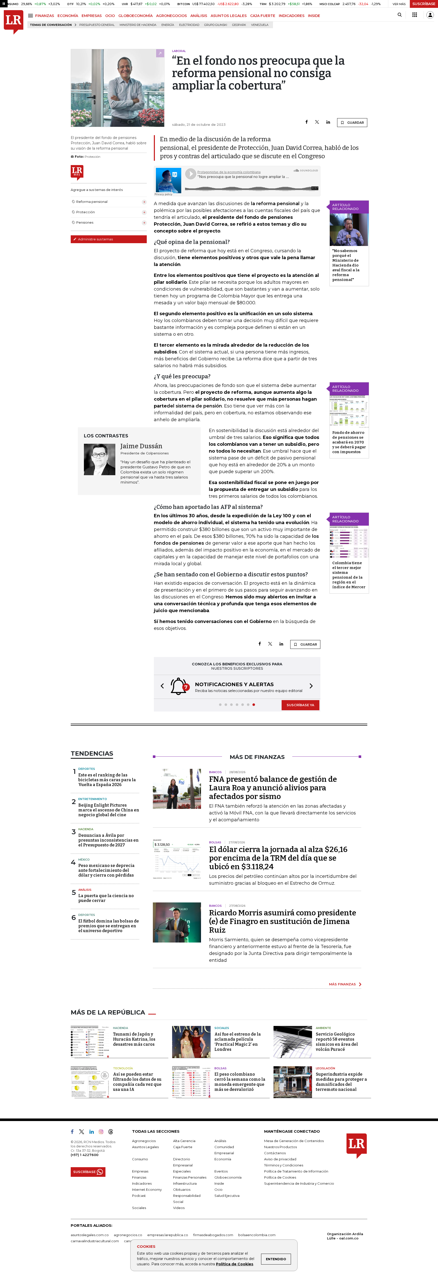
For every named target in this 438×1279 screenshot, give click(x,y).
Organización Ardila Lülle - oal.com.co (345, 1236)
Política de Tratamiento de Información (296, 1171)
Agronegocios (144, 1141)
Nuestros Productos (280, 1147)
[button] (161, 687)
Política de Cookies (234, 1264)
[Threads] (112, 1133)
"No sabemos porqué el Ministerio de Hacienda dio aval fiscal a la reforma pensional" (345, 265)
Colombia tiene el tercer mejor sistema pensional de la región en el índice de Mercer (349, 575)
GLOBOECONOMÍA (135, 15)
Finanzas (139, 1177)
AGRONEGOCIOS (171, 15)
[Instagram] (103, 1133)
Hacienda (85, 829)
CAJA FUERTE (262, 15)
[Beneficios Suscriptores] (414, 15)
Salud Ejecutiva (227, 1196)
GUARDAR (355, 123)
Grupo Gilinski (215, 25)
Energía (167, 25)
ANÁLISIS (198, 15)
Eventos (221, 1171)
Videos (179, 1208)
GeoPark (239, 25)
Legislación (325, 1068)
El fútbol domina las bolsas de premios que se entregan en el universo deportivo (108, 926)
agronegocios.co (128, 1235)
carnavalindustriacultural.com (95, 1241)
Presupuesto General (97, 25)
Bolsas (220, 1068)
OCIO (110, 15)
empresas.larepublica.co (167, 1235)
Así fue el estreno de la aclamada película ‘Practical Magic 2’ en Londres (237, 1042)
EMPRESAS (92, 15)
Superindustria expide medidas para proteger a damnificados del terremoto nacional (341, 1082)
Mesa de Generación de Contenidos (294, 1141)
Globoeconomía (228, 1177)
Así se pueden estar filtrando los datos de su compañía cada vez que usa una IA (137, 1082)
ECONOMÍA (68, 15)
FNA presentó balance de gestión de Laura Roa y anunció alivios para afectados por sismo (273, 788)
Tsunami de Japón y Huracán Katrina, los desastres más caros (134, 1039)
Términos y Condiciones (283, 1165)
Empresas (140, 1171)
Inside (219, 1183)
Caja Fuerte (182, 1147)
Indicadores (142, 1183)
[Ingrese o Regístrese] (430, 15)
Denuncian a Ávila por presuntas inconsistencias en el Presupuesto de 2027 (108, 840)
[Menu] (31, 15)
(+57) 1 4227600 (84, 1155)
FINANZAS (44, 15)
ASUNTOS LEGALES (229, 15)
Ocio (218, 1189)
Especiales (182, 1171)
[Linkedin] (328, 122)
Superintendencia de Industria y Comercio (299, 1183)
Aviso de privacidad (280, 1159)
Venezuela (259, 25)
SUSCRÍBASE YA (300, 705)
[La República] (13, 22)
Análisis (85, 890)
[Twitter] (317, 122)
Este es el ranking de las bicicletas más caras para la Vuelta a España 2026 (107, 780)
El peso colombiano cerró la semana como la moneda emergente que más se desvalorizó (239, 1082)
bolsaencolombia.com (257, 1235)
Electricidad (189, 25)
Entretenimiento (92, 799)
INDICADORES (291, 15)
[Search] (399, 14)
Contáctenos (275, 1153)
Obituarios (181, 1189)
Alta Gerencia (184, 1141)
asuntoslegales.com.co (90, 1235)
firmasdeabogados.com (213, 1235)
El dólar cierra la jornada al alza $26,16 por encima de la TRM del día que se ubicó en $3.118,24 (278, 858)
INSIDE (314, 15)
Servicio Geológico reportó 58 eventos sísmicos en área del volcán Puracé (337, 1042)
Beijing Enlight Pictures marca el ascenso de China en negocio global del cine (108, 810)
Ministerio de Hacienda (138, 25)
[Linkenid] (93, 1133)
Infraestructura (185, 1183)
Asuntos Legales (145, 1147)
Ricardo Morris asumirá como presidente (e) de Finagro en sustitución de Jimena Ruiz (282, 921)
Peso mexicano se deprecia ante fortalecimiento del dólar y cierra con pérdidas (106, 870)
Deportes (86, 769)
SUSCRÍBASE (423, 4)
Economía (222, 1159)
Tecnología (123, 1068)
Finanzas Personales (189, 1177)
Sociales (221, 1028)
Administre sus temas (95, 239)
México (84, 859)
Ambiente (323, 1028)
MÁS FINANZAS (342, 984)
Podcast (139, 1196)
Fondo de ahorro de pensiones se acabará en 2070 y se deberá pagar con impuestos (349, 442)
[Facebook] (306, 122)
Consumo (140, 1159)
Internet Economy (147, 1189)
